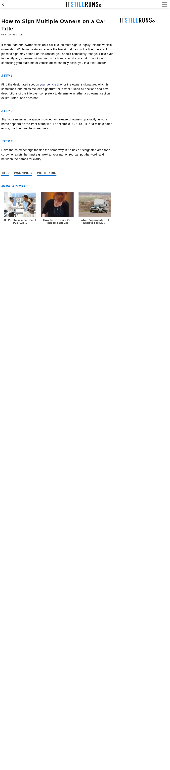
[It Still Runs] (83, 4)
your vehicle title (51, 84)
